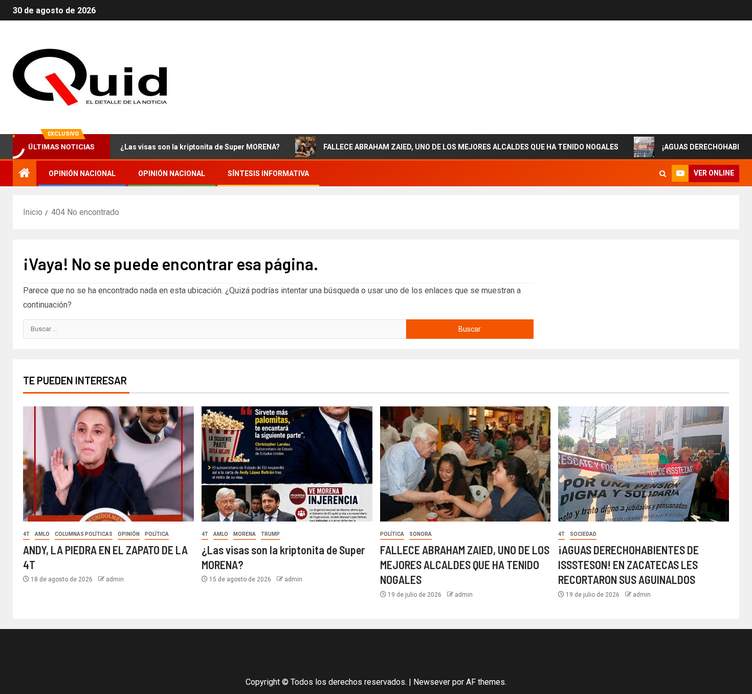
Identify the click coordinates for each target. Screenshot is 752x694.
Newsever (431, 682)
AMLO (42, 534)
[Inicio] (24, 174)
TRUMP (270, 534)
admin (115, 579)
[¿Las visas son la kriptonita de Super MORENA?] (287, 464)
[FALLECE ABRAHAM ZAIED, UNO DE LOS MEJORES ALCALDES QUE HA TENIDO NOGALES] (465, 464)
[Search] (662, 174)
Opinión (129, 534)
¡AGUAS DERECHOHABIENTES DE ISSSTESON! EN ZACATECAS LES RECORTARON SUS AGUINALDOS (628, 565)
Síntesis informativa (268, 173)
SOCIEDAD (583, 534)
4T (26, 534)
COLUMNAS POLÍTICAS (84, 534)
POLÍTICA (157, 534)
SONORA (420, 534)
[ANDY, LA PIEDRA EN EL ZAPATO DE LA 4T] (108, 464)
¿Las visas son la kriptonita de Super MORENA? (179, 147)
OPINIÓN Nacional (82, 173)
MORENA (244, 534)
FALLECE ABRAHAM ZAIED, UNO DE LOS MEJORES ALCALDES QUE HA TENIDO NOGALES (450, 147)
